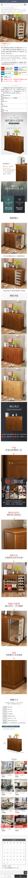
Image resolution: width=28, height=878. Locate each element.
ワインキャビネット (10, 8)
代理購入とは (7, 77)
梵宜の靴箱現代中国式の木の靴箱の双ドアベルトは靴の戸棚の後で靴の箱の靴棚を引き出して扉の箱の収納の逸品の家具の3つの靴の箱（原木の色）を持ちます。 (13, 11)
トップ (2, 8)
